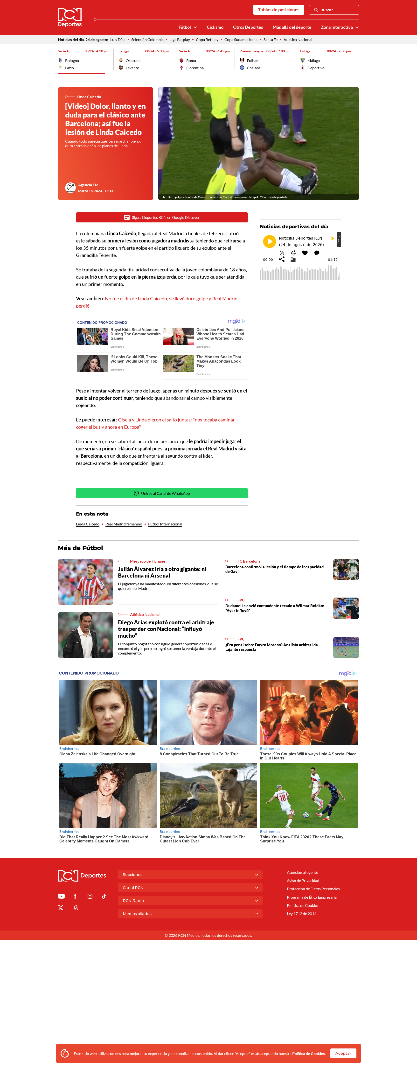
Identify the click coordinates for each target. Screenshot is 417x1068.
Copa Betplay (207, 39)
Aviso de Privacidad (303, 880)
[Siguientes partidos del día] (355, 59)
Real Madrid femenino (123, 524)
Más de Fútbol (80, 547)
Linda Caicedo (87, 524)
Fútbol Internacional (165, 524)
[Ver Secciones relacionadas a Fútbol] (195, 27)
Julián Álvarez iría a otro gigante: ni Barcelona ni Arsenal (162, 572)
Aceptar (343, 1053)
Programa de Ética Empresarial (312, 897)
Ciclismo (215, 27)
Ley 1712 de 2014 (301, 913)
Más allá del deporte (292, 27)
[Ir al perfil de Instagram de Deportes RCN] (90, 897)
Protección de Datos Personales (313, 888)
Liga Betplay (180, 39)
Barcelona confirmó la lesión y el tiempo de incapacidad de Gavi (274, 569)
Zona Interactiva (337, 27)
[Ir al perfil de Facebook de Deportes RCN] (75, 897)
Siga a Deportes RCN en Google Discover (166, 217)
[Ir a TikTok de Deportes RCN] (104, 897)
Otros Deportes (248, 27)
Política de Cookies (308, 1053)
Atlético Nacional (298, 39)
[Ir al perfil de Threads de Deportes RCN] (76, 908)
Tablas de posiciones (278, 9)
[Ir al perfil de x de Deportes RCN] (60, 908)
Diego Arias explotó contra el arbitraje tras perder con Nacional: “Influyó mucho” (166, 629)
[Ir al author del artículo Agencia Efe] (70, 187)
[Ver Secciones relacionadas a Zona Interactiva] (357, 27)
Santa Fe (271, 39)
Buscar (326, 10)
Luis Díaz (117, 39)
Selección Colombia (147, 39)
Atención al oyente (302, 872)
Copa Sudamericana (240, 39)
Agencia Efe (88, 184)
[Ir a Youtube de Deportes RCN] (61, 897)
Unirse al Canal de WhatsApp (165, 493)
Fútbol (185, 27)
